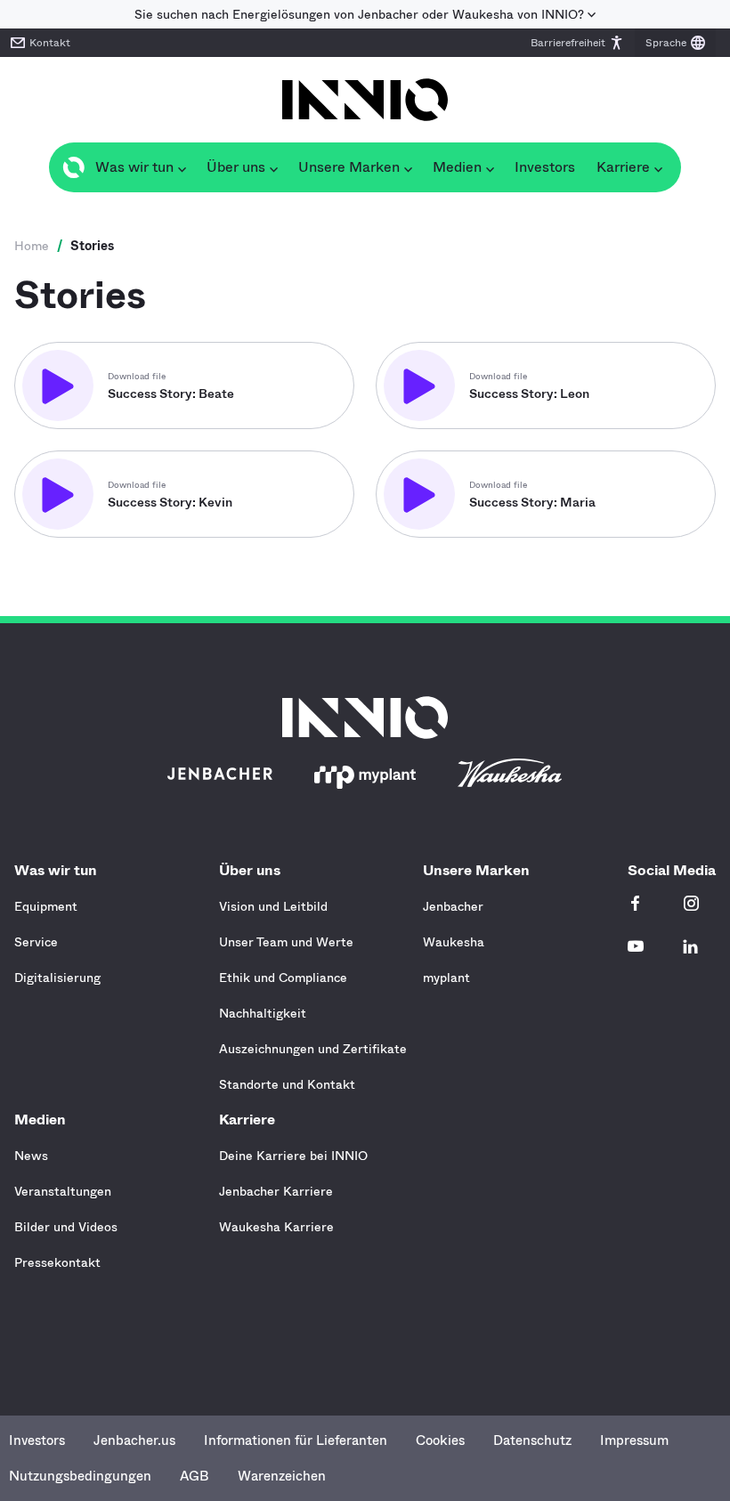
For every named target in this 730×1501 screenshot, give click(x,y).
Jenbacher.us (134, 1440)
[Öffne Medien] (489, 167)
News (31, 1155)
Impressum (634, 1440)
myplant (446, 977)
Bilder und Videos (66, 1227)
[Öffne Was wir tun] (181, 167)
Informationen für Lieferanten (295, 1440)
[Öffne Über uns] (273, 167)
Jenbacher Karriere (276, 1191)
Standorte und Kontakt (287, 1084)
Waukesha (453, 942)
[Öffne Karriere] (657, 167)
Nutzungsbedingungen (80, 1476)
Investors (37, 1440)
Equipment (45, 906)
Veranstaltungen (62, 1191)
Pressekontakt (57, 1262)
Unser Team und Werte (286, 942)
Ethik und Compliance (283, 977)
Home (31, 246)
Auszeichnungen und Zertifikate (313, 1049)
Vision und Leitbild (273, 906)
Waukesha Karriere (276, 1227)
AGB (194, 1476)
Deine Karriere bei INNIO (293, 1155)
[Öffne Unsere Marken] (407, 167)
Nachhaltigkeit (262, 1013)
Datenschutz (532, 1440)
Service (36, 942)
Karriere (247, 1119)
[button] (577, 42)
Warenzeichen (282, 1476)
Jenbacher (453, 906)
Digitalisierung (57, 977)
